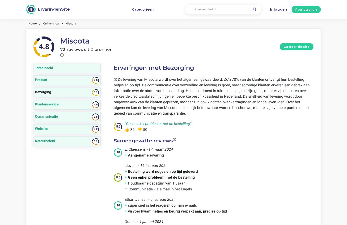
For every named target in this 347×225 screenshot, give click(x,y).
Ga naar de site (297, 46)
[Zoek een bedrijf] (255, 9)
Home (33, 23)
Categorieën (143, 9)
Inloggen (278, 9)
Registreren (306, 9)
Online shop (51, 23)
